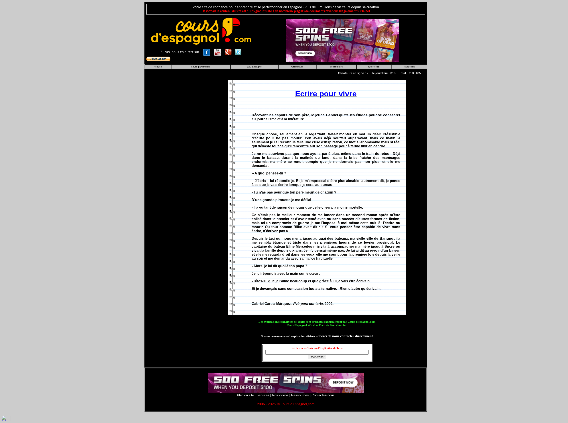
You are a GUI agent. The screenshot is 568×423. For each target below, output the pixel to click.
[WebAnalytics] (6, 418)
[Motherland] (342, 40)
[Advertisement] (185, 154)
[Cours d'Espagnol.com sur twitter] (238, 52)
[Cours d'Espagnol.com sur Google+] (229, 52)
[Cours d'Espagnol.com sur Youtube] (218, 52)
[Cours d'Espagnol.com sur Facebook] (207, 52)
